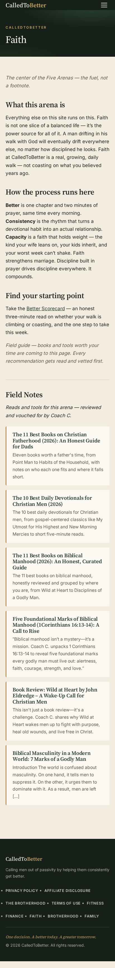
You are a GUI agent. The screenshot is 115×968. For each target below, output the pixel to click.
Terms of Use (66, 903)
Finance (14, 916)
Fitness (95, 903)
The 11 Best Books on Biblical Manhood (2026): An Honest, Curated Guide (57, 561)
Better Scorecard (46, 308)
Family (92, 916)
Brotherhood (63, 916)
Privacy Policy (22, 890)
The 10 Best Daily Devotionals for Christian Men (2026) (52, 501)
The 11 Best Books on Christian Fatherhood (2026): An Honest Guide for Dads (56, 440)
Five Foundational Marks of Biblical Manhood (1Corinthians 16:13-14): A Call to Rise (56, 624)
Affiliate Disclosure (67, 890)
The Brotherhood (25, 903)
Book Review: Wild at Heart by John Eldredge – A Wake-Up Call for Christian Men (55, 695)
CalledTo (26, 5)
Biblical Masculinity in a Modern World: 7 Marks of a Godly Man (52, 756)
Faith (36, 916)
